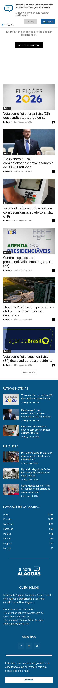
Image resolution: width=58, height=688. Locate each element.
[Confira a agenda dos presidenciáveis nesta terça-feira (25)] (29, 241)
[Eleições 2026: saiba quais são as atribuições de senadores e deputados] (29, 290)
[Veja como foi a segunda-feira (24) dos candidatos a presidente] (29, 340)
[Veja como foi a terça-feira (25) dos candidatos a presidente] (29, 97)
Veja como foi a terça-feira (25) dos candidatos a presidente (26, 116)
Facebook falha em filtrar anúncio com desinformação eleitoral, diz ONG (28, 212)
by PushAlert (10, 24)
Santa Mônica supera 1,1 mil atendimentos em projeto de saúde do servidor (35, 488)
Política (7, 108)
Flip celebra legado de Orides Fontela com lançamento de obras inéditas (35, 472)
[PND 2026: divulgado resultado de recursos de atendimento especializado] (11, 456)
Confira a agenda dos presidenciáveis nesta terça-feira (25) (27, 262)
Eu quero (48, 21)
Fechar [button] (29, 679)
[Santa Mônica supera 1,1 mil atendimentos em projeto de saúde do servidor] (11, 489)
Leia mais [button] (23, 670)
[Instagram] (29, 646)
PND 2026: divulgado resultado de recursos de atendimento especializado (36, 456)
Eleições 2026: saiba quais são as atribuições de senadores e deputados (28, 311)
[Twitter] (37, 646)
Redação (7, 122)
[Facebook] (21, 646)
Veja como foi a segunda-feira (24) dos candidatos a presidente (28, 359)
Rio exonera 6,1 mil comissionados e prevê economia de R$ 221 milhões (28, 163)
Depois (30, 21)
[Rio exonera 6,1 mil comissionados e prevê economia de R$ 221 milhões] (29, 142)
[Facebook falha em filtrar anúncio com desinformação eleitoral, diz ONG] (29, 191)
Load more (28, 372)
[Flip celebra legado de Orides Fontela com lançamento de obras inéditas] (11, 473)
